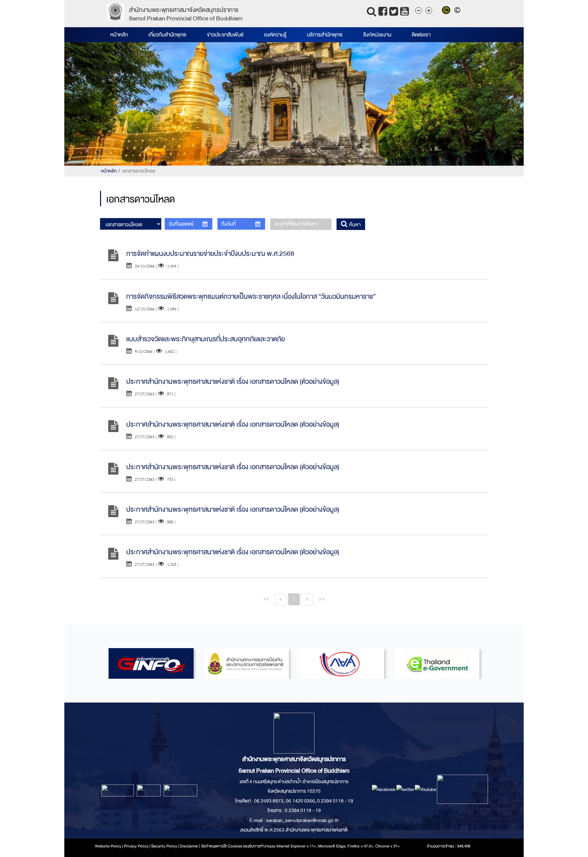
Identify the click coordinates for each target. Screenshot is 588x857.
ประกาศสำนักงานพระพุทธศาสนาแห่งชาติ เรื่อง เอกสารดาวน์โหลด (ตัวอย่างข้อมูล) (232, 382)
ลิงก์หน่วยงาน (377, 34)
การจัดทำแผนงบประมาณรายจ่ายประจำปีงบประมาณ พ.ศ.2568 (210, 254)
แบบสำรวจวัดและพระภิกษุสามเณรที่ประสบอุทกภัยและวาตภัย (205, 339)
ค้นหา (354, 224)
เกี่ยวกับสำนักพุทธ (167, 34)
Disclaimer (189, 846)
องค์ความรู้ (275, 34)
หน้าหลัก (119, 34)
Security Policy (164, 846)
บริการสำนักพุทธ (325, 34)
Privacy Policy (136, 846)
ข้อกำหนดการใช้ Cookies (221, 846)
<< (266, 599)
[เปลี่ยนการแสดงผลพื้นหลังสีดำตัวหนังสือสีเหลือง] (447, 10)
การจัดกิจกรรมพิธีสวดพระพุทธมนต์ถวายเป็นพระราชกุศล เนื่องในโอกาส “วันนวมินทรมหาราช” (251, 296)
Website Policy (108, 846)
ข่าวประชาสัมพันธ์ (225, 34)
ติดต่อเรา (421, 34)
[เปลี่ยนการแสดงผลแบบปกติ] (458, 10)
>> (321, 599)
